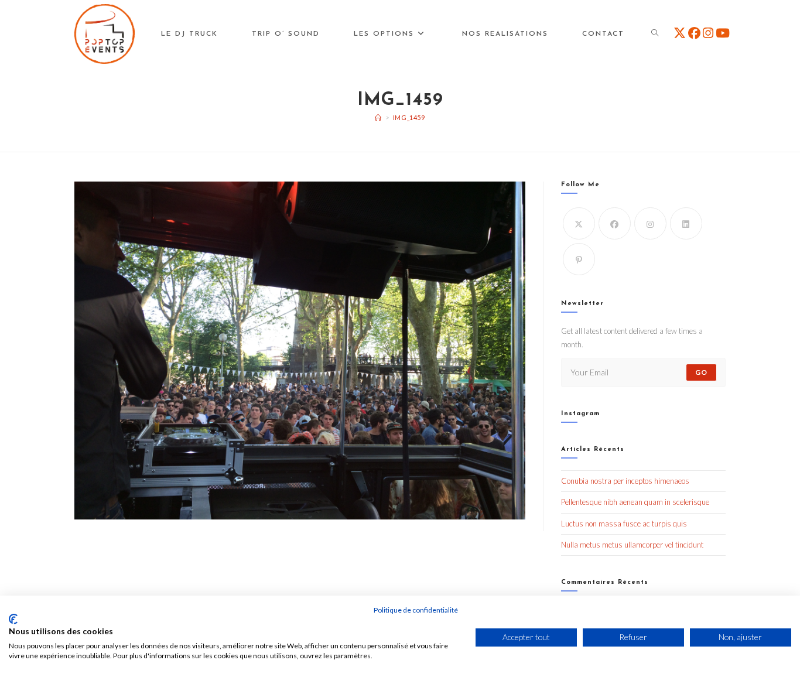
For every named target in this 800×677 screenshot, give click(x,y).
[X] (579, 223)
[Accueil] (378, 117)
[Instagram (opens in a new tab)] (708, 33)
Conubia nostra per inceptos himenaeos (625, 480)
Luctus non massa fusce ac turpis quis (624, 523)
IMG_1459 (409, 117)
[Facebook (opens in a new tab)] (694, 33)
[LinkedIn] (686, 223)
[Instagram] (650, 223)
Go (701, 372)
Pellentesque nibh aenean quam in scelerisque (635, 502)
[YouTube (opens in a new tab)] (722, 33)
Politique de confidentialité (416, 610)
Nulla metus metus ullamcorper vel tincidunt (632, 544)
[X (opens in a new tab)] (679, 33)
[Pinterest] (579, 259)
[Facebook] (615, 223)
